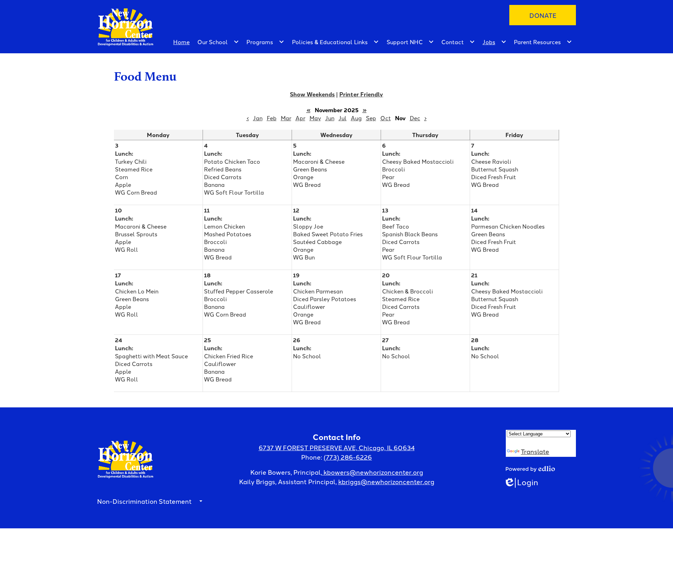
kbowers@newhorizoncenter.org (373, 471)
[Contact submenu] (458, 42)
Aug (356, 118)
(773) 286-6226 (348, 456)
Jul (343, 118)
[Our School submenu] (218, 42)
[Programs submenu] (265, 42)
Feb (272, 118)
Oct (385, 118)
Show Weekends (312, 94)
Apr (300, 118)
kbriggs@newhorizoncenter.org (386, 481)
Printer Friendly (361, 94)
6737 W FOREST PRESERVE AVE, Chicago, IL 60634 (337, 447)
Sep (371, 118)
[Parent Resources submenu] (543, 42)
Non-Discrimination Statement (144, 501)
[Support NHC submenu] (410, 42)
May (315, 118)
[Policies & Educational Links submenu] (335, 42)
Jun (329, 118)
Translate (535, 451)
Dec (415, 118)
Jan (258, 118)
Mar (286, 118)
